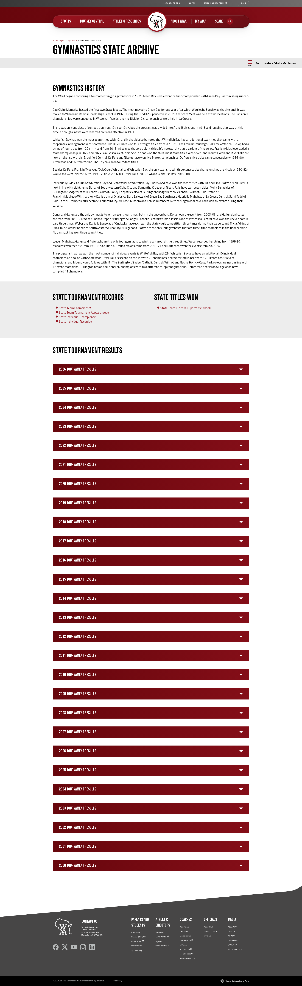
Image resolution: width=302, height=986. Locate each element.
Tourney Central (92, 21)
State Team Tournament (83, 312)
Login (243, 3)
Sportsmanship (136, 950)
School (161, 946)
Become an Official (210, 931)
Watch (192, 3)
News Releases (233, 940)
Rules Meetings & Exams (188, 958)
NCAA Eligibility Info (138, 937)
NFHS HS (185, 954)
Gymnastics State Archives (276, 63)
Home (55, 40)
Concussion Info (185, 936)
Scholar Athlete (136, 946)
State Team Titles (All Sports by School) (185, 308)
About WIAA (179, 21)
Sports (66, 21)
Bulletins (231, 931)
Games (161, 937)
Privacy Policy (117, 981)
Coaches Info (184, 931)
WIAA (214, 3)
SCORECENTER (172, 3)
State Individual (76, 317)
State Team (74, 308)
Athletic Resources (127, 21)
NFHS (136, 941)
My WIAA (200, 21)
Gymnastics (72, 40)
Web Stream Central (235, 949)
